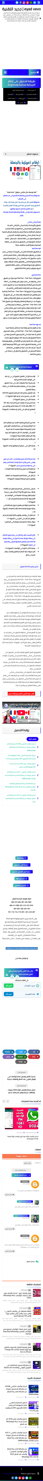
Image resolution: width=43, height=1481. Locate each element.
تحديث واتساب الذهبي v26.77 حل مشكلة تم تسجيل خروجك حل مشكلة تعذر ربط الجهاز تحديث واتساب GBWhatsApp (20, 775)
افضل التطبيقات (31, 98)
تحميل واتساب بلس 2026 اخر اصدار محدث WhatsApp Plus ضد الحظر (22, 765)
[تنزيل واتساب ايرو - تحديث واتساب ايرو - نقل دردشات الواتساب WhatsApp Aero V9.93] (37, 1293)
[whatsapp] (31, 2)
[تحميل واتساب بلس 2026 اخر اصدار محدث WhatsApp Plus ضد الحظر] (33, 1421)
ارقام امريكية (19, 94)
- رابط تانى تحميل (21, 865)
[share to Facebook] (17, 370)
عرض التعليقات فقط (20, 1170)
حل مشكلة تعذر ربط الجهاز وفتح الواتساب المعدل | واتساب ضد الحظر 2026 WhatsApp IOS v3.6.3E (20, 787)
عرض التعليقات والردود (20, 1175)
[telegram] (17, 2)
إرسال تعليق (8, 1194)
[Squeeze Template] (38, 1473)
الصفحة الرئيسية (31, 94)
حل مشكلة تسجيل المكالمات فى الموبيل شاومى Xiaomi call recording (17, 1366)
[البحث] (4, 2)
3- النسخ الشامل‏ (21, 885)
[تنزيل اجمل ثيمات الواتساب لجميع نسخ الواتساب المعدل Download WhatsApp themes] (37, 1329)
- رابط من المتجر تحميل (21, 871)
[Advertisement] (21, 45)
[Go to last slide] (7, 1101)
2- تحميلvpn (21, 878)
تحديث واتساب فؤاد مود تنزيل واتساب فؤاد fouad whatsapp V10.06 (22, 1137)
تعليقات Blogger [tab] (21, 1156)
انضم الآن (9, 986)
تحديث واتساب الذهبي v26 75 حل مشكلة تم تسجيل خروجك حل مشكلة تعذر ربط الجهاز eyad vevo (21, 798)
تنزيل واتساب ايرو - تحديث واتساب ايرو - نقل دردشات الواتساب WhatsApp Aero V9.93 (17, 1295)
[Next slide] (4, 1101)
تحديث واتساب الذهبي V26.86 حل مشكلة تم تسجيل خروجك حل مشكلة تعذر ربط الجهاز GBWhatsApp (21, 747)
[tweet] (12, 370)
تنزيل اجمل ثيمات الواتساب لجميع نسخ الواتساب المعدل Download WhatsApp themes (17, 1331)
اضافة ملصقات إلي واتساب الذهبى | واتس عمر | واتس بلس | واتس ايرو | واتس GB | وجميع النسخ (18, 1313)
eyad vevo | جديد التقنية (21, 8)
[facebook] (20, 2)
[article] (21, 1075)
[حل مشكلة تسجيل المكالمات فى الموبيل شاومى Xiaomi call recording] (37, 1365)
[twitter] (34, 2)
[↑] (21, 1469)
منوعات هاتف (11, 98)
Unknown (25, 1181)
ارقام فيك (10, 94)
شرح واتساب (21, 98)
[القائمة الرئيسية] (5, 72)
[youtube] (27, 2)
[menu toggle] (39, 2)
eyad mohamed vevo (25, 1201)
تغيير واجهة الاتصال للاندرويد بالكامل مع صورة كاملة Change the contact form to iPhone (17, 1349)
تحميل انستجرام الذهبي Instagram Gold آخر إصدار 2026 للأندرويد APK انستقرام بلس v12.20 (20, 757)
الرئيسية (33, 72)
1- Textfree (21, 858)
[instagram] (24, 2)
